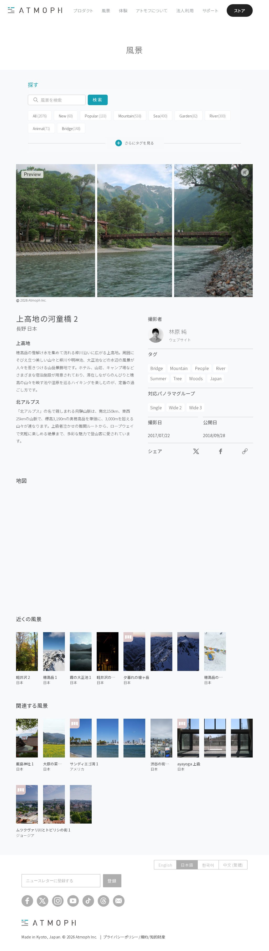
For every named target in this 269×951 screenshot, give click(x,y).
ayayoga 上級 (188, 763)
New (66, 116)
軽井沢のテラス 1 (107, 677)
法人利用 (185, 10)
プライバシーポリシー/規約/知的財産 (134, 936)
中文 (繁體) (233, 865)
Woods (196, 378)
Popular (95, 116)
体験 (123, 10)
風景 (106, 10)
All (40, 116)
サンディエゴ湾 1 (84, 763)
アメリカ (77, 769)
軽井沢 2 (23, 677)
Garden (188, 116)
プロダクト (83, 10)
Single (156, 407)
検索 (97, 100)
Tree (177, 378)
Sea (160, 116)
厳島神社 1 (25, 763)
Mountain (129, 116)
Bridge (71, 128)
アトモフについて (152, 10)
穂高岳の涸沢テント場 (215, 677)
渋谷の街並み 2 (161, 763)
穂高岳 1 (50, 677)
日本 (32, 328)
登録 (112, 881)
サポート (210, 10)
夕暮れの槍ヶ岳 (136, 677)
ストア (239, 10)
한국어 (208, 865)
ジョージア (25, 835)
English (165, 865)
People (202, 368)
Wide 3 (195, 407)
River (218, 116)
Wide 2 (175, 407)
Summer (158, 378)
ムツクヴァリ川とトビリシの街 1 (43, 829)
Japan (215, 378)
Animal (41, 128)
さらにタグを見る (139, 143)
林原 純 (178, 331)
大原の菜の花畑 (54, 763)
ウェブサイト (180, 339)
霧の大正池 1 (80, 677)
